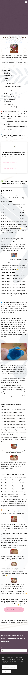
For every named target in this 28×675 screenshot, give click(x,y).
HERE (20, 42)
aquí (20, 127)
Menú (26, 1)
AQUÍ (21, 622)
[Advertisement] (14, 17)
